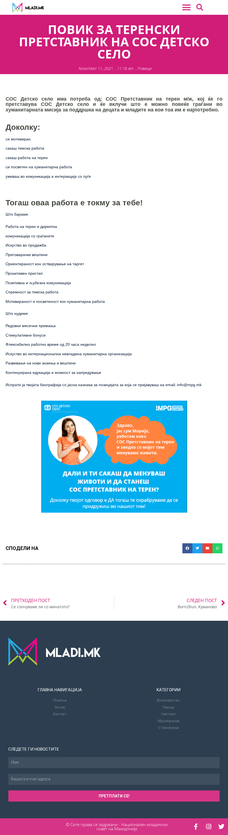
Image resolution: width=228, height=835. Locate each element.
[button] (187, 7)
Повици (145, 68)
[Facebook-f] (196, 827)
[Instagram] (208, 827)
